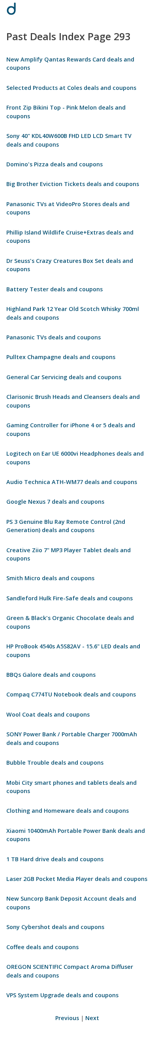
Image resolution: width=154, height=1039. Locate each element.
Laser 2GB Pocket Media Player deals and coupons (76, 879)
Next (92, 1018)
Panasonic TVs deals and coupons (53, 337)
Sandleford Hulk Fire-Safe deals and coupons (69, 598)
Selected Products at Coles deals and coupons (71, 87)
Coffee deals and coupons (42, 947)
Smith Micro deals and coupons (50, 578)
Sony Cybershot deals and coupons (55, 927)
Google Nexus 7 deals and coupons (55, 501)
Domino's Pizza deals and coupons (54, 164)
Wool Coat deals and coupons (48, 714)
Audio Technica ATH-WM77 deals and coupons (71, 482)
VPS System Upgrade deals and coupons (62, 995)
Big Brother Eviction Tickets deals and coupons (72, 184)
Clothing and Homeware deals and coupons (67, 810)
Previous (67, 1018)
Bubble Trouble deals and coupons (54, 762)
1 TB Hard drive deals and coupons (54, 859)
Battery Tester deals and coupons (54, 289)
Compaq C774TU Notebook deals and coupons (71, 694)
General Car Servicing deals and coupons (63, 377)
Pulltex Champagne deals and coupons (60, 357)
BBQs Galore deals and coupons (51, 674)
